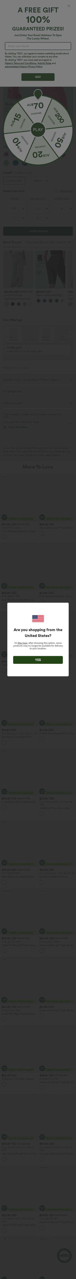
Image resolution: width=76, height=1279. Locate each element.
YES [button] (38, 660)
